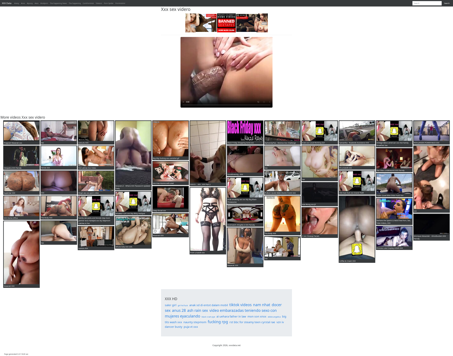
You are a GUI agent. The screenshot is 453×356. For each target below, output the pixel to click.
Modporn (44, 3)
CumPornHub (88, 3)
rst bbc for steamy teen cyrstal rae (252, 322)
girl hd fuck (183, 305)
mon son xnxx (256, 316)
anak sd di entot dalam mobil (208, 305)
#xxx (23, 3)
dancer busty (173, 327)
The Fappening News (58, 3)
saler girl (170, 305)
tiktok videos (240, 304)
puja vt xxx (191, 327)
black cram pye (208, 316)
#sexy (16, 3)
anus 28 (179, 310)
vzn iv (280, 322)
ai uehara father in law (231, 316)
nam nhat (261, 304)
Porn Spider (108, 3)
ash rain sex (197, 310)
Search (447, 3)
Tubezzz (99, 3)
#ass (36, 3)
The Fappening (75, 3)
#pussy (30, 3)
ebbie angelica (274, 316)
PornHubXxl (120, 3)
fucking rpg (218, 321)
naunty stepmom (194, 322)
